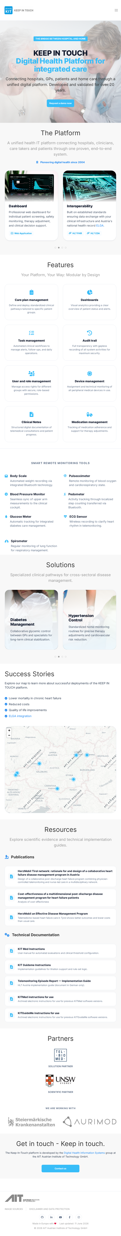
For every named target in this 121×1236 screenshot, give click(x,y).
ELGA (100, 225)
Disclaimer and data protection (49, 1209)
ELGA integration (20, 716)
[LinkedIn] (51, 1217)
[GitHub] (42, 1217)
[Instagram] (79, 1217)
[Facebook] (69, 1217)
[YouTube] (60, 1217)
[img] (60, 769)
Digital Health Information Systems (84, 1152)
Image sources (14, 1209)
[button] (116, 10)
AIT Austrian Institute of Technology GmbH (65, 1228)
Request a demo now (60, 103)
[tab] (55, 247)
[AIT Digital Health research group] (22, 1200)
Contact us (60, 1168)
